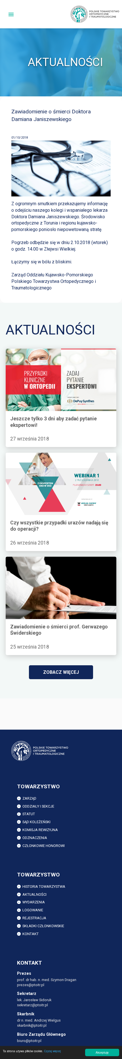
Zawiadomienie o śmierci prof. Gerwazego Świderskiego (47, 563)
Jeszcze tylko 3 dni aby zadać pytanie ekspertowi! (56, 351)
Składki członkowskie (43, 926)
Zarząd (29, 798)
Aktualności (34, 894)
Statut (28, 814)
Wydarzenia (33, 902)
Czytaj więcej (52, 1051)
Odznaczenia (34, 838)
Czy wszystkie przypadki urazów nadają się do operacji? (52, 459)
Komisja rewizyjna (40, 830)
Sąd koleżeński (36, 822)
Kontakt (30, 934)
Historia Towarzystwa (43, 886)
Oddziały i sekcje (38, 806)
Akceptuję (102, 1052)
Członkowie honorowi (43, 846)
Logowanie (32, 910)
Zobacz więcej (61, 672)
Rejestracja (34, 918)
